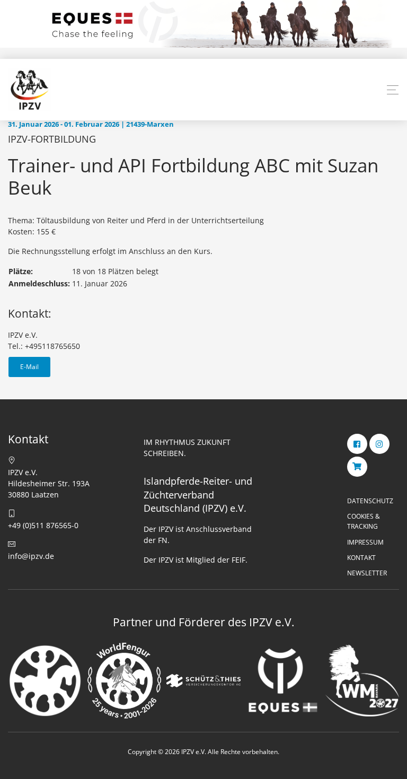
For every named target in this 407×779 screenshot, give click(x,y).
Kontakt (361, 557)
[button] (393, 90)
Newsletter (367, 572)
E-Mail (29, 366)
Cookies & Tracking (363, 521)
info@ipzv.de (31, 556)
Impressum (365, 542)
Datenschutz (370, 500)
